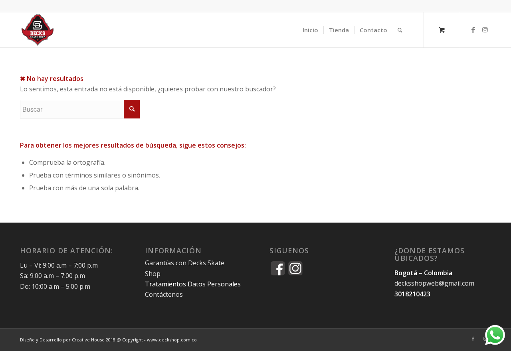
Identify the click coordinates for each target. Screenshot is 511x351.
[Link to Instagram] (485, 29)
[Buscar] (400, 29)
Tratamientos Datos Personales (193, 284)
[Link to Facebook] (473, 29)
